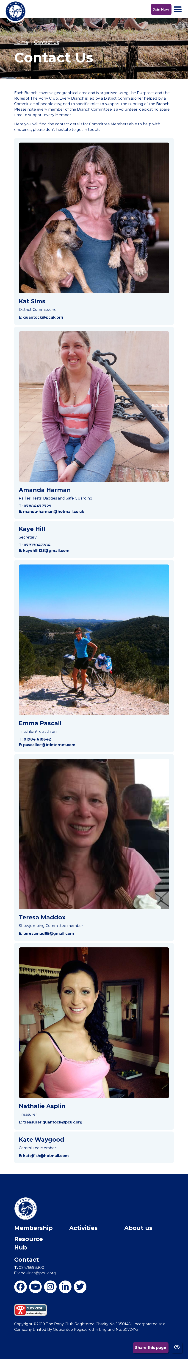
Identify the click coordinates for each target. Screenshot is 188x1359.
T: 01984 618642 (35, 739)
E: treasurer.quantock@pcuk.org (51, 1122)
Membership (33, 1227)
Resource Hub (28, 1243)
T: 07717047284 (34, 545)
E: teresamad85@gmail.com (46, 933)
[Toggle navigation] (177, 9)
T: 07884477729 (35, 506)
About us (138, 1227)
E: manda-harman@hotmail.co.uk (51, 511)
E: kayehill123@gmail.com (44, 550)
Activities (83, 1227)
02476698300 (29, 1267)
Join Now (161, 9)
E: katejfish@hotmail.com (44, 1156)
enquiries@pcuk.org (35, 1273)
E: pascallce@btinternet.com (47, 745)
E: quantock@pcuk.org (41, 317)
